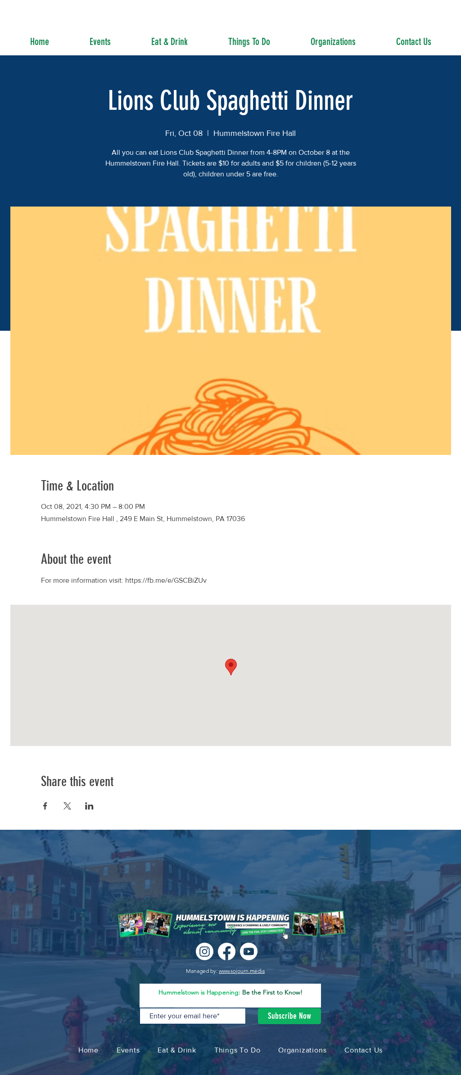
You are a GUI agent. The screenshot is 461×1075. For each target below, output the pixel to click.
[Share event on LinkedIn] (89, 806)
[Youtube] (249, 951)
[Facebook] (226, 951)
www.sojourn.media (242, 970)
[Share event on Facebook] (45, 806)
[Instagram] (204, 951)
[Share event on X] (67, 806)
